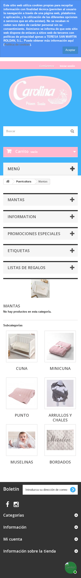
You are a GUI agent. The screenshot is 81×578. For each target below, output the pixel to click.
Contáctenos (47, 66)
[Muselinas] (21, 440)
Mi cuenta (12, 539)
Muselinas (21, 462)
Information (22, 216)
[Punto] (21, 393)
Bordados (60, 462)
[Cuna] (21, 346)
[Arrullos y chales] (60, 393)
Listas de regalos (26, 267)
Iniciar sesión (67, 66)
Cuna (21, 368)
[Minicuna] (60, 346)
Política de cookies (17, 44)
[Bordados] (60, 440)
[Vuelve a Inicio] (8, 181)
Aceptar (70, 50)
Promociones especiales (34, 233)
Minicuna (60, 368)
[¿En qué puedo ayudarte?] (70, 567)
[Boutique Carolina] (40, 94)
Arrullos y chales (60, 418)
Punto (22, 415)
